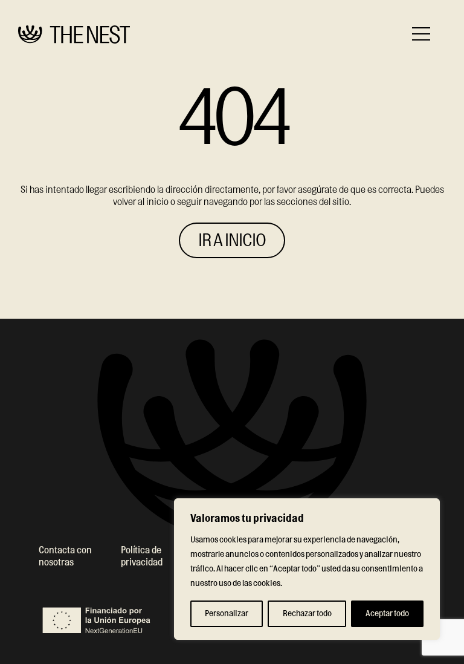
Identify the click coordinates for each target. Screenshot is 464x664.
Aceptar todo (387, 614)
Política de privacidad (142, 556)
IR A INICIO (232, 241)
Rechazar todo (307, 614)
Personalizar (226, 614)
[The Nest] (74, 34)
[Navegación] (421, 34)
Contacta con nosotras (65, 556)
